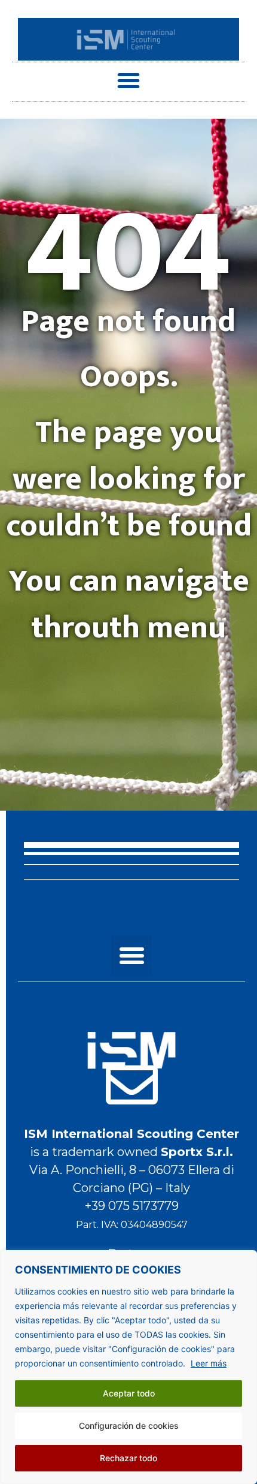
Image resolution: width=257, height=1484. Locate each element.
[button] (128, 80)
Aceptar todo (129, 1393)
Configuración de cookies (129, 1425)
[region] (128, 1367)
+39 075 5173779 (132, 1206)
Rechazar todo (128, 1458)
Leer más (209, 1363)
